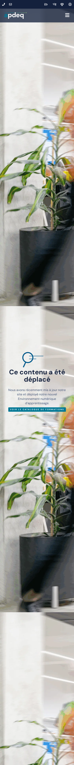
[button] (49, 15)
